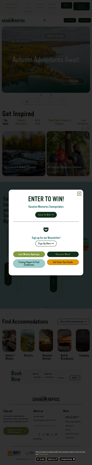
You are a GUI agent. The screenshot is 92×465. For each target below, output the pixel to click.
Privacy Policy (43, 454)
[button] (79, 193)
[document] (46, 232)
